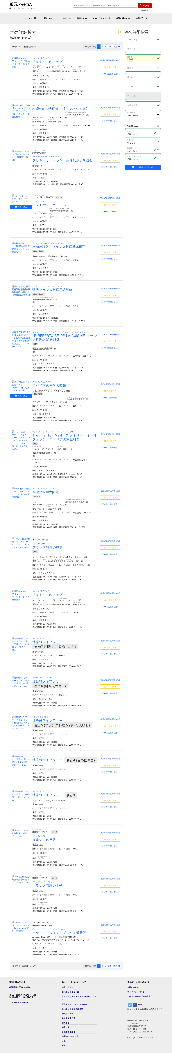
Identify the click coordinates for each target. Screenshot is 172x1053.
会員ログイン (68, 987)
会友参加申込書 (68, 1032)
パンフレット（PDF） (19, 1002)
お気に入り (111, 67)
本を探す (146, 5)
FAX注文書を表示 (110, 73)
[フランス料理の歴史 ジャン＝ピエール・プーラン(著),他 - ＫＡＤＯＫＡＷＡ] (21, 543)
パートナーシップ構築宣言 (139, 996)
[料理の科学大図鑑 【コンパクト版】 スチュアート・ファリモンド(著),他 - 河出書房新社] (21, 111)
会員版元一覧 (142, 18)
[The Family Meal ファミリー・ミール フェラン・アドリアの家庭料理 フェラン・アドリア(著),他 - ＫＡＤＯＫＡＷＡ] (21, 440)
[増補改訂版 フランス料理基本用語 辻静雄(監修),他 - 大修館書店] (21, 247)
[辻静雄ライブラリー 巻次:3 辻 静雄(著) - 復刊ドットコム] (21, 795)
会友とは (66, 1023)
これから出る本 (64, 18)
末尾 (115, 46)
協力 (64, 1045)
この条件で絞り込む (144, 167)
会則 (64, 1036)
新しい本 (48, 18)
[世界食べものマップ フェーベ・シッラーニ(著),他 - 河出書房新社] (21, 595)
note (140, 1004)
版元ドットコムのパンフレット (75, 1004)
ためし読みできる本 (101, 18)
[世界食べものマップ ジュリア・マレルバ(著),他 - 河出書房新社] (21, 62)
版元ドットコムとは (70, 992)
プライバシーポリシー (137, 992)
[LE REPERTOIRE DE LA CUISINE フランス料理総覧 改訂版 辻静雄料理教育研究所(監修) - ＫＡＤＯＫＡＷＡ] (21, 339)
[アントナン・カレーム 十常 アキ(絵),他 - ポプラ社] (21, 198)
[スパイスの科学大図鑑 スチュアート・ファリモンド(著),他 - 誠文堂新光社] (21, 386)
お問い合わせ (133, 987)
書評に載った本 (123, 18)
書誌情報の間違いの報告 (20, 987)
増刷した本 (82, 18)
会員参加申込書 (68, 1018)
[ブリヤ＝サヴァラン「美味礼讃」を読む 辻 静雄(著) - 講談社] (21, 155)
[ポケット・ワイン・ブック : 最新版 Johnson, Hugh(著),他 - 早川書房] (21, 926)
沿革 (64, 1041)
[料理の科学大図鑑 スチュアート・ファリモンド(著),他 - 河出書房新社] (21, 492)
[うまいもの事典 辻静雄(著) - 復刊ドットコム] (21, 833)
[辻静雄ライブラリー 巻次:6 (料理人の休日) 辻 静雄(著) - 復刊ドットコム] (21, 682)
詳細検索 (144, 10)
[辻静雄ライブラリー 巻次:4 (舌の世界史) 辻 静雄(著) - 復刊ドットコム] (21, 760)
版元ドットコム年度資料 (72, 1009)
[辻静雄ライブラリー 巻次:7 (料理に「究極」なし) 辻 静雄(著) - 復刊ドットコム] (21, 644)
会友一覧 (66, 1027)
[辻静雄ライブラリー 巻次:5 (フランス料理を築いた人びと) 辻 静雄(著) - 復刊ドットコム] (21, 723)
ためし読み (22, 206)
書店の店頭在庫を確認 (110, 60)
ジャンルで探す (31, 18)
